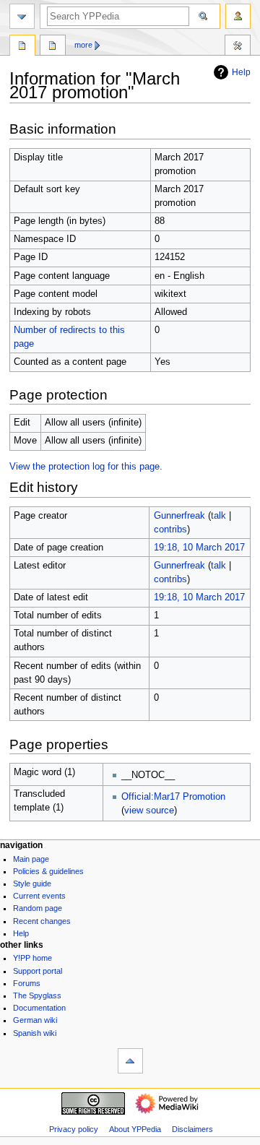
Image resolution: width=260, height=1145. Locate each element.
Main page (31, 859)
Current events (39, 895)
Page (22, 47)
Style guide (32, 883)
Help (241, 72)
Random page (37, 908)
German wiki (35, 1020)
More (83, 44)
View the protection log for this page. (85, 467)
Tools (237, 47)
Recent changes (42, 921)
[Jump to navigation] (22, 16)
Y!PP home (32, 958)
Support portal (37, 971)
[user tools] (238, 16)
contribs (170, 529)
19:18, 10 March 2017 (199, 548)
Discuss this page (52, 47)
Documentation (39, 1007)
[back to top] (130, 1060)
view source (149, 810)
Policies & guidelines (48, 871)
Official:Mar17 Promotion (173, 797)
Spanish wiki (34, 1033)
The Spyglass (37, 995)
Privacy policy (73, 1129)
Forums (26, 983)
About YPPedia (135, 1129)
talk (218, 516)
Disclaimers (192, 1129)
